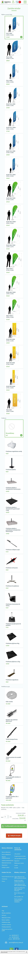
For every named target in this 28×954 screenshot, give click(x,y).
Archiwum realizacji (6, 924)
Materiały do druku (6, 917)
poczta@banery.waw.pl (16, 942)
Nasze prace (4, 865)
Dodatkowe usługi (6, 922)
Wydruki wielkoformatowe (6, 857)
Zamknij (26, 952)
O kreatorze (4, 879)
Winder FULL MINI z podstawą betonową (19, 881)
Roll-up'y (4, 915)
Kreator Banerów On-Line (8, 876)
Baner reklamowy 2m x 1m (19, 893)
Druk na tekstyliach (6, 854)
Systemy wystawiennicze (7, 860)
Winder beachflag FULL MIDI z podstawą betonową (19, 889)
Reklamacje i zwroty (19, 863)
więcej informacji (4, 952)
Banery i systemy (6, 920)
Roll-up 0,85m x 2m (18, 896)
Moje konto (13, 2)
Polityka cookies (5, 867)
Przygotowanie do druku (20, 856)
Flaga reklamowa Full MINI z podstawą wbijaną (20, 877)
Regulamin (16, 860)
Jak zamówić (17, 854)
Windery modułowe (6, 913)
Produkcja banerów (6, 927)
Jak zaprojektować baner (20, 858)
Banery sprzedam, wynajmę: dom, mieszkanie (18, 900)
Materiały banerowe (6, 863)
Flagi (3, 910)
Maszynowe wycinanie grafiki (7, 929)
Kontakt (16, 867)
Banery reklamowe (6, 852)
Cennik (16, 865)
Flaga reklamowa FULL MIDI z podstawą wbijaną (20, 884)
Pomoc (3, 881)
